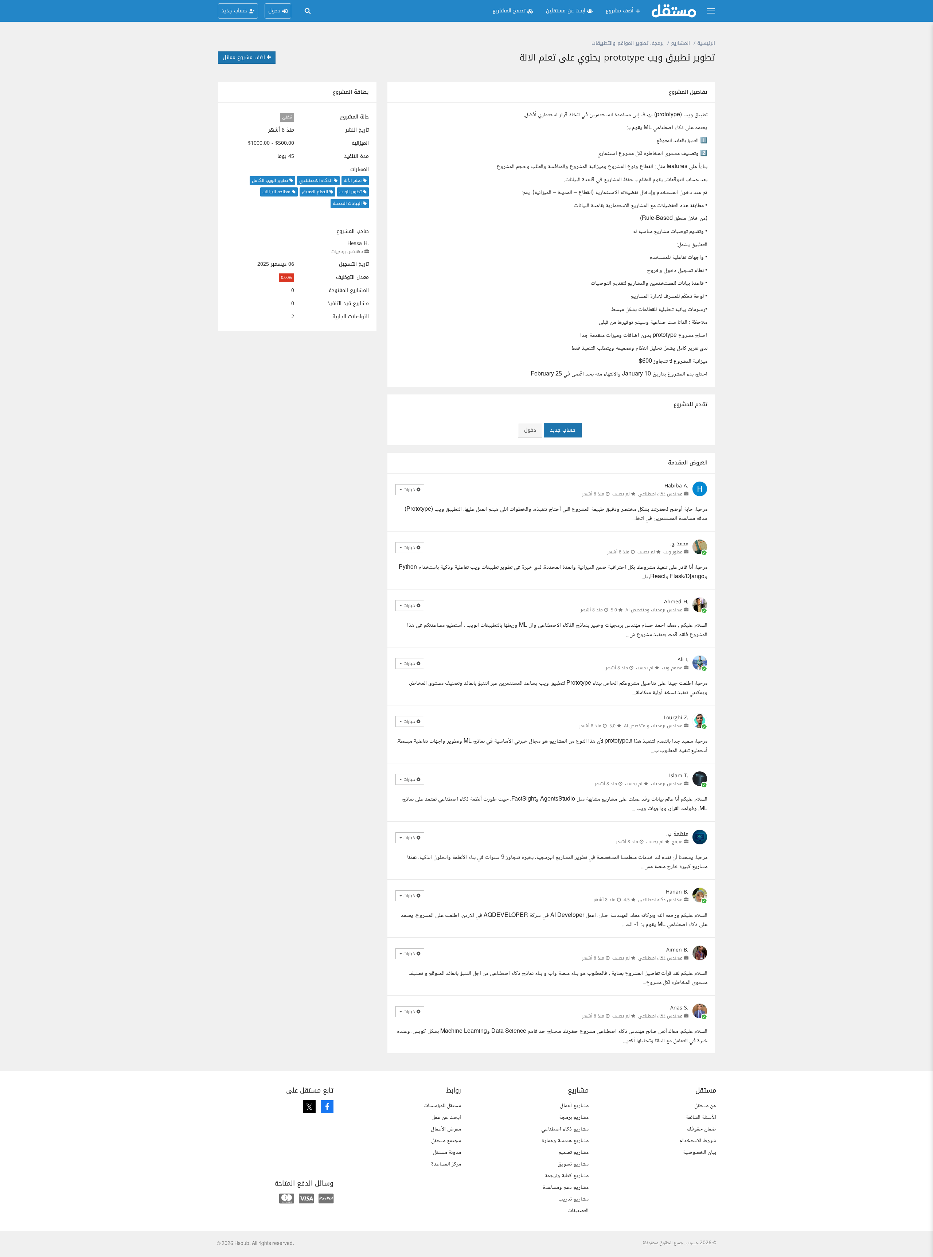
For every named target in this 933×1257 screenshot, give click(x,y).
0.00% (286, 277)
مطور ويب (673, 552)
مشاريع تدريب (573, 1199)
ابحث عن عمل (446, 1117)
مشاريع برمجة (574, 1117)
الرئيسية (706, 43)
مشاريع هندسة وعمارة (565, 1141)
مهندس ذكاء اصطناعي (660, 494)
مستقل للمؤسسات (442, 1106)
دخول (530, 430)
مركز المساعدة (446, 1164)
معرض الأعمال (446, 1129)
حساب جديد (562, 430)
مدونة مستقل (447, 1152)
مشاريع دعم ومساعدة (566, 1187)
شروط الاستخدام (697, 1141)
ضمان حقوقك (701, 1129)
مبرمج (677, 842)
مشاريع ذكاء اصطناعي (565, 1129)
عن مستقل (705, 1106)
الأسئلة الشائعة (701, 1117)
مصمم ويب (672, 668)
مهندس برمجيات (347, 252)
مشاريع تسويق (573, 1164)
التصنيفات (578, 1211)
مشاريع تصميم (573, 1152)
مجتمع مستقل (446, 1141)
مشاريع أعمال (574, 1106)
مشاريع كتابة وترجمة (567, 1176)
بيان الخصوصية (699, 1152)
